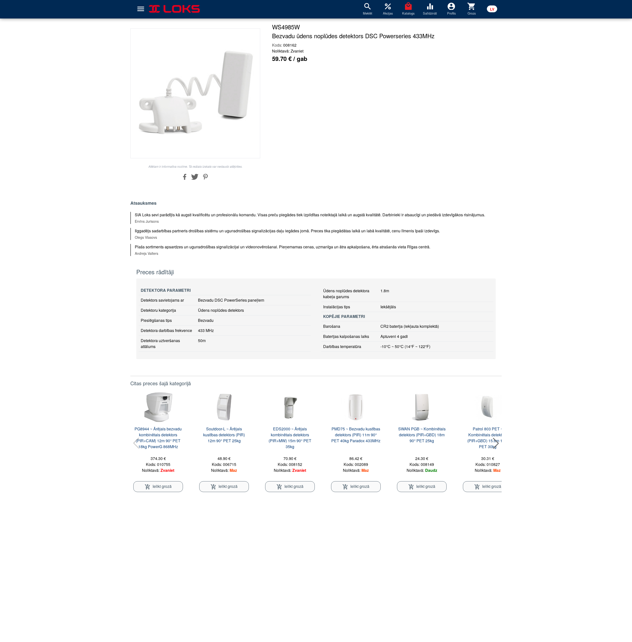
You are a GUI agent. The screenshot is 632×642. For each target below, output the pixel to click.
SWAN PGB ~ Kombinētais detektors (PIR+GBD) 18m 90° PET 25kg (422, 434)
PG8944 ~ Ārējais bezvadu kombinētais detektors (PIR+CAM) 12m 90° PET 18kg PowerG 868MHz (158, 437)
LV (492, 9)
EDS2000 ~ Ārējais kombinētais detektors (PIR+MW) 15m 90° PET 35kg (290, 437)
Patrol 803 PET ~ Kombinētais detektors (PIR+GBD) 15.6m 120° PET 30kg (487, 437)
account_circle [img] (451, 6)
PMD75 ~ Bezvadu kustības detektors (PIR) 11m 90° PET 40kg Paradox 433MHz (355, 434)
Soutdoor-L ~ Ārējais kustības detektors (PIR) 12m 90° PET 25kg (224, 434)
